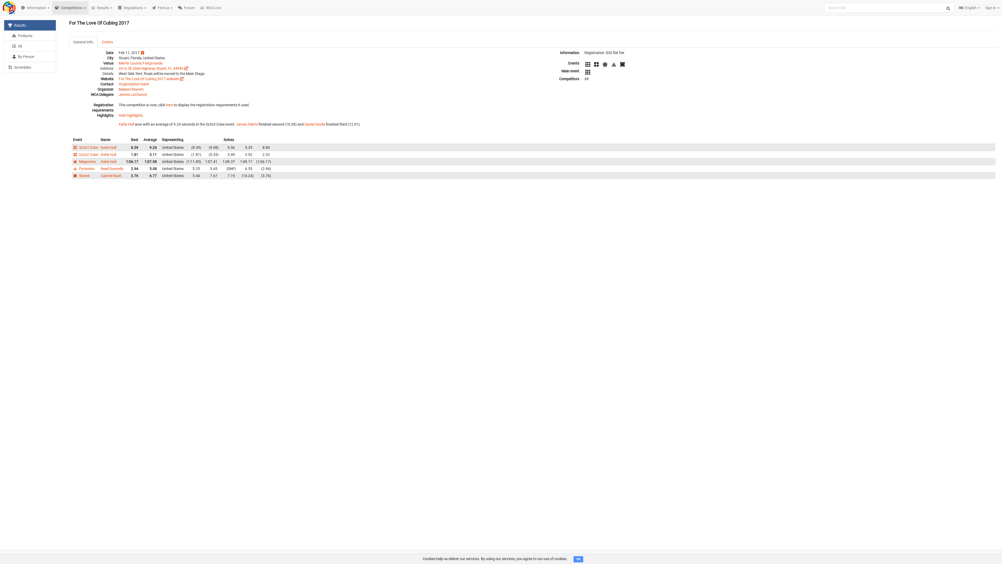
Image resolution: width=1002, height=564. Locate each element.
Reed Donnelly (112, 169)
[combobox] (889, 8)
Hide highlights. (131, 115)
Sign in (991, 8)
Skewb (84, 176)
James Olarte (247, 124)
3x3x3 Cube (88, 147)
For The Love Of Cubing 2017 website (149, 79)
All (19, 46)
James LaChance (133, 94)
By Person (25, 57)
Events (107, 42)
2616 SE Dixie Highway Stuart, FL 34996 (151, 68)
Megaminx (87, 162)
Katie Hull (126, 124)
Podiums (24, 36)
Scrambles (22, 67)
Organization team (134, 84)
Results (19, 25)
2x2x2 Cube (88, 154)
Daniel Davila (315, 124)
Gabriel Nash (111, 176)
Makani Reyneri (131, 89)
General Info (83, 42)
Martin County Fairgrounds (141, 63)
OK (578, 559)
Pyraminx (86, 169)
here (169, 105)
